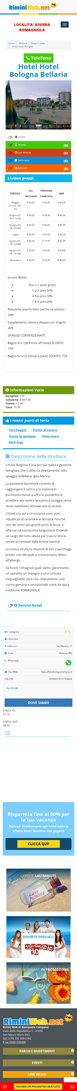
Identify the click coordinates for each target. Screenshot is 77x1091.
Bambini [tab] (42, 168)
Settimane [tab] (42, 161)
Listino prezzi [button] (20, 178)
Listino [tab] (21, 137)
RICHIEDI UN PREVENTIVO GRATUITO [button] (38, 1086)
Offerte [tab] (42, 145)
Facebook (12, 688)
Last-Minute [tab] (42, 153)
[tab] (38, 178)
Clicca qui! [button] (38, 843)
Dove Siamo (38, 702)
